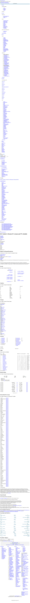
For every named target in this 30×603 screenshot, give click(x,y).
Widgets (24, 580)
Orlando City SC (6, 60)
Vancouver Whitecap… (7, 66)
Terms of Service (10, 542)
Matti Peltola (3, 338)
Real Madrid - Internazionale (24, 565)
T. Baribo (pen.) (2, 239)
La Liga (4, 23)
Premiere (3, 213)
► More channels (2, 220)
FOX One (4, 127)
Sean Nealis (2, 340)
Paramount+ (4, 110)
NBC (4, 104)
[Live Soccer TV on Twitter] (24, 595)
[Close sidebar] (0, 231)
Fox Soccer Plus (5, 106)
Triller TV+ (17, 584)
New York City (4, 363)
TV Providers (23, 547)
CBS (16, 550)
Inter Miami (10, 559)
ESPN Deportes (5, 107)
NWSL (4, 17)
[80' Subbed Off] (2, 314)
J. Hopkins (11, 276)
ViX (16, 586)
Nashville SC (11, 558)
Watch (1, 245)
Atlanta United (4, 369)
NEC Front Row (5, 131)
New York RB (4, 364)
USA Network (5, 113)
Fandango (17, 575)
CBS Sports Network (18, 552)
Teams (2, 34)
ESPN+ (4, 108)
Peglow (11, 275)
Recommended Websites (25, 586)
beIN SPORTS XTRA (6, 121)
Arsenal (4, 37)
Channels (3, 78)
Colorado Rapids (6, 70)
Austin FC (5, 75)
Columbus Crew (5, 371)
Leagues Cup (5, 31)
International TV (2, 249)
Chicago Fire (5, 56)
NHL (27, 590)
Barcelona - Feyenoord (23, 566)
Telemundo (4, 115)
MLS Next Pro (18, 579)
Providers (24, 584)
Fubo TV (24, 549)
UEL (2, 143)
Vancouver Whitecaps (10, 570)
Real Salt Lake (6, 72)
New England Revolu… (7, 57)
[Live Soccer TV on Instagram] (24, 577)
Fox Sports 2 (5, 109)
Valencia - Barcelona (25, 563)
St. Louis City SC (6, 69)
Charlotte (10, 561)
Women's (3, 141)
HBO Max (4, 128)
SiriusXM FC (23, 512)
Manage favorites (3, 157)
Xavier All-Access (5, 137)
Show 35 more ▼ (15, 394)
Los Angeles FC (6, 67)
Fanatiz (4, 101)
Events (1, 246)
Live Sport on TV (25, 589)
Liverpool (10, 550)
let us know (11, 494)
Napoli (4, 46)
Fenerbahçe (4, 50)
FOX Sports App (13, 512)
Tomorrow (4, 8)
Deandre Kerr (17, 340)
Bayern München (5, 48)
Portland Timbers (6, 73)
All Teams (3, 77)
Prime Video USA (2, 255)
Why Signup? (12, 540)
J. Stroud (9, 275)
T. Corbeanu (1, 244)
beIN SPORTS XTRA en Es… (6, 203)
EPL (2, 147)
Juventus (4, 44)
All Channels (3, 139)
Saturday (4, 9)
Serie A (3, 148)
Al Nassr (4, 51)
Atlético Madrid (5, 43)
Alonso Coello (17, 338)
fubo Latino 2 (17, 577)
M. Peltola (8, 276)
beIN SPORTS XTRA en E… (7, 122)
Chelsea (4, 38)
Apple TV (9, 256)
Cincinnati (4, 362)
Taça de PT (3, 151)
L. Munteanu (10, 272)
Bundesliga (4, 24)
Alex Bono (2, 343)
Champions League (5, 20)
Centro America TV (5, 124)
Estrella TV (4, 125)
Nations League (4, 552)
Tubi (4, 135)
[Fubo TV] (1, 179)
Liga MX (3, 146)
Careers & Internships (25, 583)
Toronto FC (5, 61)
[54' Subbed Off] (2, 320)
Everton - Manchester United (23, 562)
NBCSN (3, 195)
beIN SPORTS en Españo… (7, 111)
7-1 (4, 381)
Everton (4, 41)
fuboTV (20, 512)
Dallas (10, 573)
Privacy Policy (5, 542)
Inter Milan (4, 45)
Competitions (2, 547)
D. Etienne (22, 273)
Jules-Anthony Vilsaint (17, 346)
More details (2, 257)
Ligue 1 (4, 25)
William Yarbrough (17, 343)
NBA (23, 590)
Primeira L (3, 150)
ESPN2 (3, 186)
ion (3, 129)
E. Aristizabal (21, 274)
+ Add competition (4, 167)
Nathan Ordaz (3, 342)
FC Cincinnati (5, 58)
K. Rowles (9, 270)
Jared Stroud (3, 339)
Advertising (24, 581)
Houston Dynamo (11, 571)
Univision (4, 117)
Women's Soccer (25, 579)
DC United (4, 367)
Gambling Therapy (16, 597)
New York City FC (6, 59)
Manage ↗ (3, 158)
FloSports (4, 126)
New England (11, 560)
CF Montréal (4, 370)
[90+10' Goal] (2, 317)
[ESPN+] (17, 179)
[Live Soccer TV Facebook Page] (24, 574)
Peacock (4, 118)
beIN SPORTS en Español (5, 192)
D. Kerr (18, 274)
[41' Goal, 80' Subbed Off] (2, 309)
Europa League (5, 21)
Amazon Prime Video (6, 119)
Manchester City (5, 39)
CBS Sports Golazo (4, 204)
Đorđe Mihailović (18, 339)
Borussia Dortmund (5, 49)
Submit (9, 540)
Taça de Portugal (5, 26)
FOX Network (26, 511)
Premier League (5, 22)
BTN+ (4, 123)
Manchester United (5, 40)
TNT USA (4, 134)
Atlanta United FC (6, 63)
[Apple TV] (8, 179)
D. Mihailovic (19, 273)
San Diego (10, 575)
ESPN (4, 103)
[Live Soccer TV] (2, 0)
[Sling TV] (4, 179)
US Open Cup (3, 169)
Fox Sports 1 (3, 188)
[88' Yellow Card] (2, 327)
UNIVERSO (5, 116)
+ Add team (3, 160)
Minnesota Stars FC (6, 71)
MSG (4, 130)
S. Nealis (8, 278)
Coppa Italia (4, 28)
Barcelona (4, 42)
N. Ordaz (7, 279)
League (2, 155)
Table (1, 248)
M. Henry (18, 281)
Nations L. (3, 144)
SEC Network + (5, 133)
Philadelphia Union (6, 62)
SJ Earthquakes (11, 572)
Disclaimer (24, 582)
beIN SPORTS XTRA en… (18, 571)
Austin (10, 580)
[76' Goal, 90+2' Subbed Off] (2, 321)
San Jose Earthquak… (6, 68)
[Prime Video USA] (2, 254)
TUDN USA (5, 112)
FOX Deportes (5, 512)
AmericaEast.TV (5, 120)
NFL (25, 590)
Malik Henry (17, 341)
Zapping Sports (5, 138)
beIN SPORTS (5, 102)
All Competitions (4, 33)
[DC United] (2, 237)
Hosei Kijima (3, 341)
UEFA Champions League (5, 171)
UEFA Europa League (4, 174)
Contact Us (24, 588)
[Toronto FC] (2, 243)
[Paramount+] (11, 179)
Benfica (4, 47)
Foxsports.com (17, 512)
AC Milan (10, 554)
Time (5, 155)
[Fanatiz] (15, 179)
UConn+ (4, 136)
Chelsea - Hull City (26, 572)
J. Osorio (18, 280)
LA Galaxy (5, 74)
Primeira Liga (3, 176)
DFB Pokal (4, 27)
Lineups (1, 247)
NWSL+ (4, 132)
